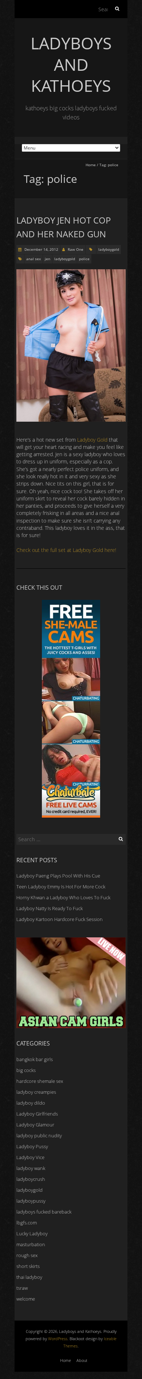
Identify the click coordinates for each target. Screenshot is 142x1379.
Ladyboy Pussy (32, 1146)
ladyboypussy (31, 1201)
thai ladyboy (29, 1277)
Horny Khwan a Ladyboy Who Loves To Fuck (63, 897)
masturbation (30, 1244)
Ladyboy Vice (30, 1157)
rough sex (27, 1255)
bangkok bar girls (34, 1059)
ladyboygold (108, 249)
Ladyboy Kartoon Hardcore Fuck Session (59, 919)
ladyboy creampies (36, 1092)
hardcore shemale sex (39, 1081)
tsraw (22, 1288)
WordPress (57, 1338)
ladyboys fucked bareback (43, 1211)
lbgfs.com (26, 1222)
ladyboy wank (30, 1168)
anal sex (33, 258)
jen (47, 258)
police (84, 258)
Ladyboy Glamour (35, 1124)
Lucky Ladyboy (32, 1233)
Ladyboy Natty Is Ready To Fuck (49, 908)
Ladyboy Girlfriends (37, 1113)
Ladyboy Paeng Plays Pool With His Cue (58, 875)
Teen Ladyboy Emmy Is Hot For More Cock (60, 886)
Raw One (75, 249)
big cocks (26, 1070)
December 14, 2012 (40, 249)
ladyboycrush (30, 1179)
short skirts (28, 1266)
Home (91, 164)
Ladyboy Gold (92, 439)
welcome (25, 1299)
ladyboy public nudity (39, 1135)
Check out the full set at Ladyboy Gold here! (66, 550)
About (81, 1360)
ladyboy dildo (30, 1103)
